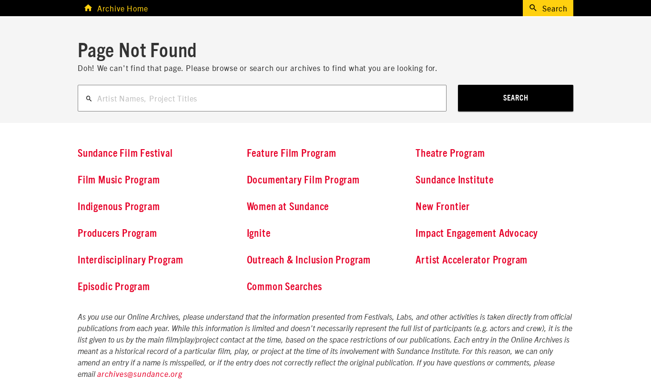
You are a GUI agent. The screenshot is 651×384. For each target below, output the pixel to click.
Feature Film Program (291, 153)
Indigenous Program (119, 207)
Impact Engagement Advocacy (477, 233)
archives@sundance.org (140, 374)
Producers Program (117, 233)
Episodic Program (114, 287)
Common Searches (284, 287)
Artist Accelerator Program (472, 260)
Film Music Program (119, 180)
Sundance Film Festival (125, 153)
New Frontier (443, 207)
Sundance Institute (454, 180)
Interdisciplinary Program (130, 260)
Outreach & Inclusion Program (309, 260)
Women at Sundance (288, 207)
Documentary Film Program (303, 180)
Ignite (259, 233)
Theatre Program (450, 153)
